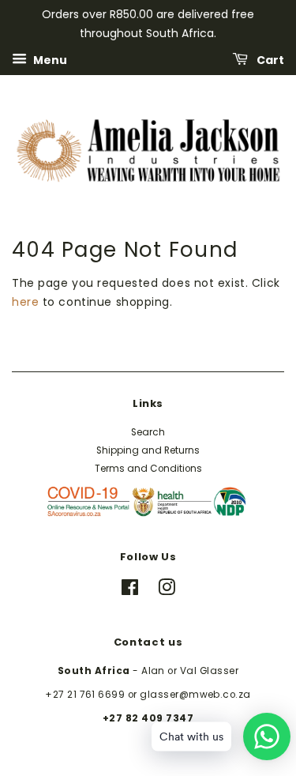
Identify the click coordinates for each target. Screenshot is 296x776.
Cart (269, 59)
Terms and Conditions (148, 468)
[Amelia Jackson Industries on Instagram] (166, 591)
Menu (49, 59)
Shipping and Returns (148, 450)
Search (148, 432)
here (25, 302)
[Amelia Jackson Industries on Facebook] (130, 591)
